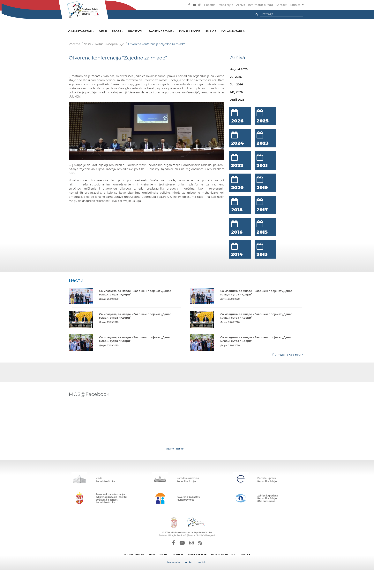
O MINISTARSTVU (134, 554)
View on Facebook (175, 449)
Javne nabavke (161, 31)
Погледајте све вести (288, 354)
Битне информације (109, 44)
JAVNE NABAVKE (197, 554)
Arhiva (240, 5)
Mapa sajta (226, 5)
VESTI (151, 554)
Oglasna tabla (233, 31)
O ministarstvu (80, 31)
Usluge (210, 31)
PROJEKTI (177, 554)
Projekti (135, 31)
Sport (117, 31)
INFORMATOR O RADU (223, 554)
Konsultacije (189, 31)
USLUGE (245, 554)
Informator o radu (260, 5)
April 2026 (237, 99)
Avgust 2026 (239, 69)
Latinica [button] (295, 5)
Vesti (103, 31)
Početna (209, 5)
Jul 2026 (236, 77)
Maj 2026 (236, 92)
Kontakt (281, 5)
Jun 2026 (236, 84)
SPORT (163, 554)
